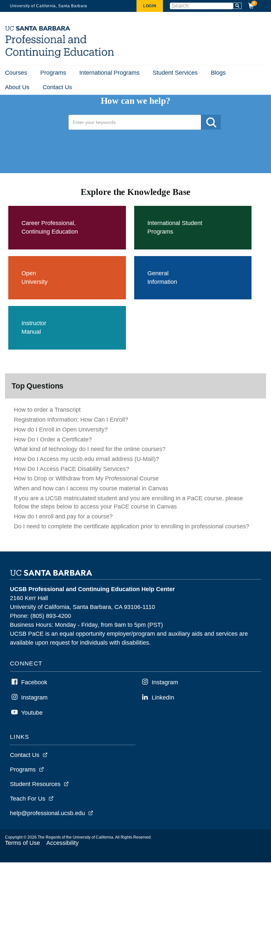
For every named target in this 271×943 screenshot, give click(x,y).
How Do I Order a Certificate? (53, 439)
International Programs (109, 72)
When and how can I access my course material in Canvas (91, 488)
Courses (16, 72)
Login (149, 6)
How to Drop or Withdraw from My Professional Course (86, 478)
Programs (53, 72)
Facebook (34, 682)
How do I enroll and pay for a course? (63, 516)
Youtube (32, 712)
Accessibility (62, 843)
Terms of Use (22, 843)
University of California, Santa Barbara (48, 6)
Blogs (218, 72)
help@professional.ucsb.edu (47, 813)
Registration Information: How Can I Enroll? (71, 419)
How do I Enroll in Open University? (61, 429)
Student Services (175, 72)
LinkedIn (163, 697)
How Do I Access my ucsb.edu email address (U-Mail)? (86, 459)
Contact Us (57, 87)
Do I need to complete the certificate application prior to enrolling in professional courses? (131, 526)
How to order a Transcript (47, 409)
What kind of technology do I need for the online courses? (90, 449)
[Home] (60, 56)
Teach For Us (27, 798)
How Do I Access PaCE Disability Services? (71, 469)
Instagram (34, 697)
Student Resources (35, 784)
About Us (17, 87)
